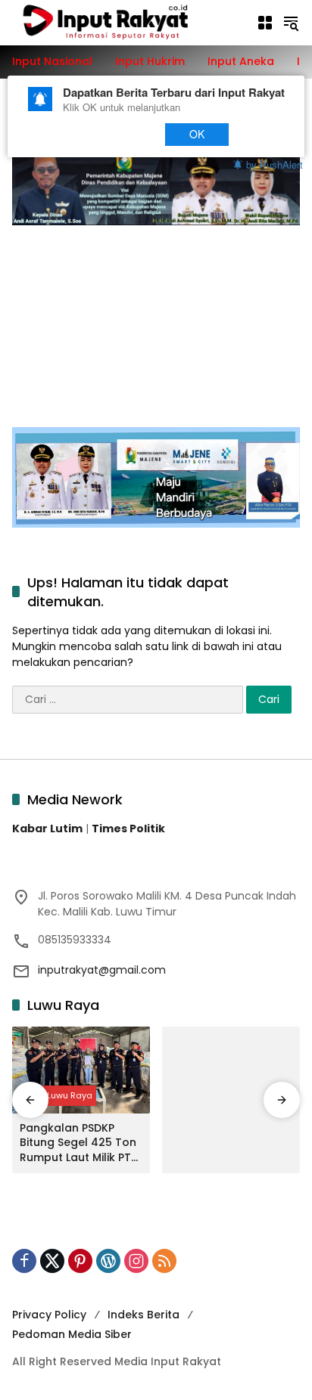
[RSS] (164, 1261)
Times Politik (128, 828)
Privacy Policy (49, 1314)
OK (197, 134)
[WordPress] (108, 1261)
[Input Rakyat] (126, 21)
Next (123, 134)
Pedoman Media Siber (72, 1334)
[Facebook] (24, 1261)
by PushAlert (274, 163)
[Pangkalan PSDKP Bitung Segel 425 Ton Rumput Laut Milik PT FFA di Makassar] (81, 1070)
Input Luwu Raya (57, 1095)
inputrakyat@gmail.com (102, 969)
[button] (291, 23)
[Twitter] (52, 1261)
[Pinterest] (80, 1261)
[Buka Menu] (265, 23)
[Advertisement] (156, 318)
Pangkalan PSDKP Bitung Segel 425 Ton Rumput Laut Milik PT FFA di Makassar (78, 1143)
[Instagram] (136, 1261)
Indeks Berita (143, 1314)
